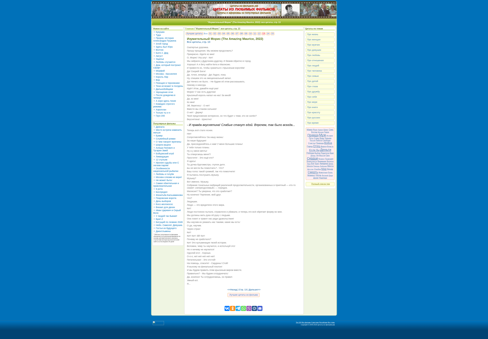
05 (228, 33)
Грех (328, 155)
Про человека (314, 71)
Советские (315, 322)
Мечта (330, 166)
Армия (320, 130)
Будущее (329, 159)
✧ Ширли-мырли (162, 145)
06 (232, 33)
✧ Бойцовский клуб (163, 153)
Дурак (315, 178)
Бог (312, 163)
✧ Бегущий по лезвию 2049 (168, 222)
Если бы (314, 149)
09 (246, 33)
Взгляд (314, 132)
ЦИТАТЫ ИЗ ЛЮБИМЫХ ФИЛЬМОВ (244, 9)
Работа (319, 140)
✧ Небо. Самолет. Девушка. (168, 225)
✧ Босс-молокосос (163, 204)
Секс (331, 129)
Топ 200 (298, 322)
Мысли (322, 155)
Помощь (316, 166)
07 (237, 33)
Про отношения (315, 60)
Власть (330, 146)
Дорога (324, 146)
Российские (323, 322)
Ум (317, 155)
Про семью (313, 76)
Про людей (313, 65)
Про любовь (313, 55)
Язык (315, 130)
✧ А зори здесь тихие (164, 101)
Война (328, 142)
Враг (332, 153)
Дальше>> (255, 289)
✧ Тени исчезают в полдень (168, 86)
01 (210, 33)
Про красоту (313, 112)
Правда (313, 135)
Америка (324, 163)
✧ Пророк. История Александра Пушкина (164, 39)
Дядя (331, 175)
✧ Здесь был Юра (163, 47)
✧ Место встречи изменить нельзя (167, 131)
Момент (311, 175)
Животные (323, 172)
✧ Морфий (159, 71)
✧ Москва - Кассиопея (165, 74)
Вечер (330, 169)
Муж (322, 135)
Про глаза (312, 86)
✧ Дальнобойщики (163, 89)
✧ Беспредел (160, 192)
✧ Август (158, 56)
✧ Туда (157, 35)
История (329, 136)
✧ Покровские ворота (164, 198)
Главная (189, 29)
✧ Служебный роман (164, 138)
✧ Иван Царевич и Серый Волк (167, 211)
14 (268, 33)
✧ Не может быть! (162, 180)
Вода (322, 138)
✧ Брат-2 (158, 219)
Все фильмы (306, 322)
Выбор (317, 153)
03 (219, 33)
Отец (316, 146)
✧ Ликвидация (161, 156)
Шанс (325, 130)
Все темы (331, 322)
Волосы (330, 161)
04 (223, 33)
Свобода (326, 140)
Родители (325, 153)
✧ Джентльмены (162, 231)
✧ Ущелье (158, 59)
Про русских (313, 117)
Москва (321, 132)
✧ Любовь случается (164, 62)
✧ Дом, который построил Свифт (167, 66)
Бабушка (323, 166)
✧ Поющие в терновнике (166, 83)
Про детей (312, 81)
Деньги (325, 150)
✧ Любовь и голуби (163, 174)
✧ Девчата (158, 127)
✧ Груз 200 (159, 115)
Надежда (323, 178)
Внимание (322, 161)
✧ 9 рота (158, 189)
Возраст (322, 159)
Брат (317, 163)
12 (259, 33)
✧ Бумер (158, 135)
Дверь (331, 164)
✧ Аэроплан (159, 109)
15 (272, 33)
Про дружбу (313, 91)
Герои (326, 132)
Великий (325, 175)
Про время (313, 123)
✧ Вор (156, 80)
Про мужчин (313, 45)
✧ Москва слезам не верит (167, 177)
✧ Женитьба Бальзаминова (168, 195)
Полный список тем (320, 184)
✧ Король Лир (160, 77)
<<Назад (232, 289)
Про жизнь (312, 34)
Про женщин (314, 39)
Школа (310, 166)
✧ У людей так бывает (165, 216)
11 (255, 33)
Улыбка (317, 169)
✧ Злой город (160, 44)
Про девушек (314, 50)
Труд (309, 164)
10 (250, 33)
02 (215, 33)
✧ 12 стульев (160, 159)
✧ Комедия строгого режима (164, 105)
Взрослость (312, 161)
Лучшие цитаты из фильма (243, 295)
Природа (320, 143)
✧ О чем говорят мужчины (167, 141)
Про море (312, 102)
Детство (310, 169)
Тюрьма (328, 138)
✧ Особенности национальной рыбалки (165, 169)
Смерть (313, 172)
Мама (309, 129)
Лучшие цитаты (194, 33)
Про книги (312, 107)
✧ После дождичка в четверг (164, 96)
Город (310, 146)
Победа (310, 153)
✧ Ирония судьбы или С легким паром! (166, 164)
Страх (316, 138)
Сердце (312, 158)
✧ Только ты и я (161, 112)
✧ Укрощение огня (163, 92)
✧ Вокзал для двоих (164, 207)
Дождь (313, 155)
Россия (312, 140)
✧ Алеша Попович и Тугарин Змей (164, 149)
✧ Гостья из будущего (165, 228)
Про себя (312, 97)
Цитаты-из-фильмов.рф (244, 5)
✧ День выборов (162, 201)
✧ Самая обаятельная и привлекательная (166, 184)
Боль (330, 172)
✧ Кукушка (158, 32)
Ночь (318, 175)
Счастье (312, 143)
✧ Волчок (158, 50)
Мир (324, 168)
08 (241, 33)
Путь (311, 138)
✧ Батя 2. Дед (160, 53)
